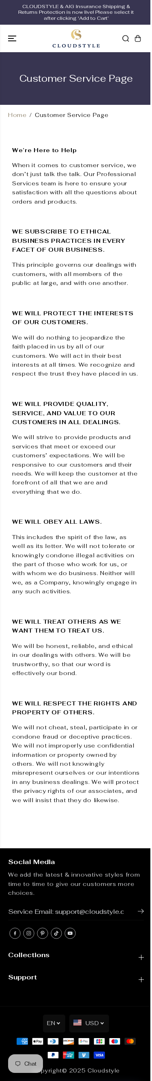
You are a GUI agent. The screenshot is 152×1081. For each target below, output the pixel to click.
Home (17, 115)
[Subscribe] (141, 912)
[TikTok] (56, 933)
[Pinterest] (42, 933)
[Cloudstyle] (76, 38)
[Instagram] (29, 933)
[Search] (126, 38)
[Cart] (138, 38)
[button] (13, 38)
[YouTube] (70, 933)
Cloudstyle (104, 1070)
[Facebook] (15, 933)
